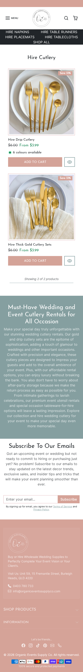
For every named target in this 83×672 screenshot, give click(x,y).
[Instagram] (30, 645)
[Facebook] (23, 645)
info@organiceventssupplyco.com (36, 591)
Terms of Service (62, 506)
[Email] (52, 645)
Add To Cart (35, 162)
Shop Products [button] (19, 610)
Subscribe (68, 499)
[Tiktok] (38, 645)
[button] (12, 18)
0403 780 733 (23, 586)
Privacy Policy (41, 509)
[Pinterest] (45, 645)
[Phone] (59, 645)
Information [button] (16, 622)
